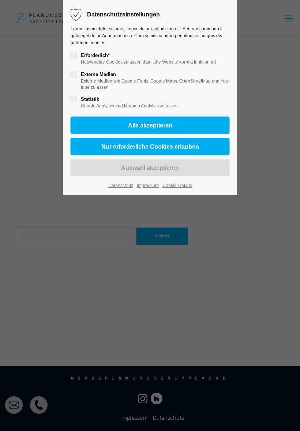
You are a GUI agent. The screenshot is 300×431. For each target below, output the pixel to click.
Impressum (148, 185)
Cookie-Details (177, 185)
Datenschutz (120, 185)
